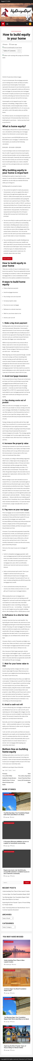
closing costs (10, 422)
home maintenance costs (9, 370)
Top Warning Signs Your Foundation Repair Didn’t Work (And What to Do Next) (16, 813)
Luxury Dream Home (9, 970)
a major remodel (15, 503)
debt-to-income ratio (8, 657)
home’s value (5, 671)
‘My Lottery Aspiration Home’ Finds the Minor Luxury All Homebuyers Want (24, 778)
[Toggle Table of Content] (18, 50)
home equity (14, 84)
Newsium (21, 1059)
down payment (10, 347)
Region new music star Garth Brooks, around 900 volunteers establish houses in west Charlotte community (16, 871)
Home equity (6, 101)
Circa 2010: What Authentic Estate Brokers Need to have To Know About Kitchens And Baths (9, 779)
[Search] (27, 23)
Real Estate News (8, 941)
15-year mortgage (18, 627)
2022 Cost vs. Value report (9, 460)
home (14, 770)
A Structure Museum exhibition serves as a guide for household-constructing (16, 842)
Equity (10, 770)
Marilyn (6, 44)
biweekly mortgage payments (17, 554)
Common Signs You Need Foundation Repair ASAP (16, 894)
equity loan (19, 105)
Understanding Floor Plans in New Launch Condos (16, 891)
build (6, 770)
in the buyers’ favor (17, 246)
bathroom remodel (7, 463)
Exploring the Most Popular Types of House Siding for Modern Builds (15, 1046)
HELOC (6, 196)
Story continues (7, 258)
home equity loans (20, 194)
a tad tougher (13, 653)
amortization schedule (23, 512)
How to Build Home (16, 31)
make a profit (19, 220)
